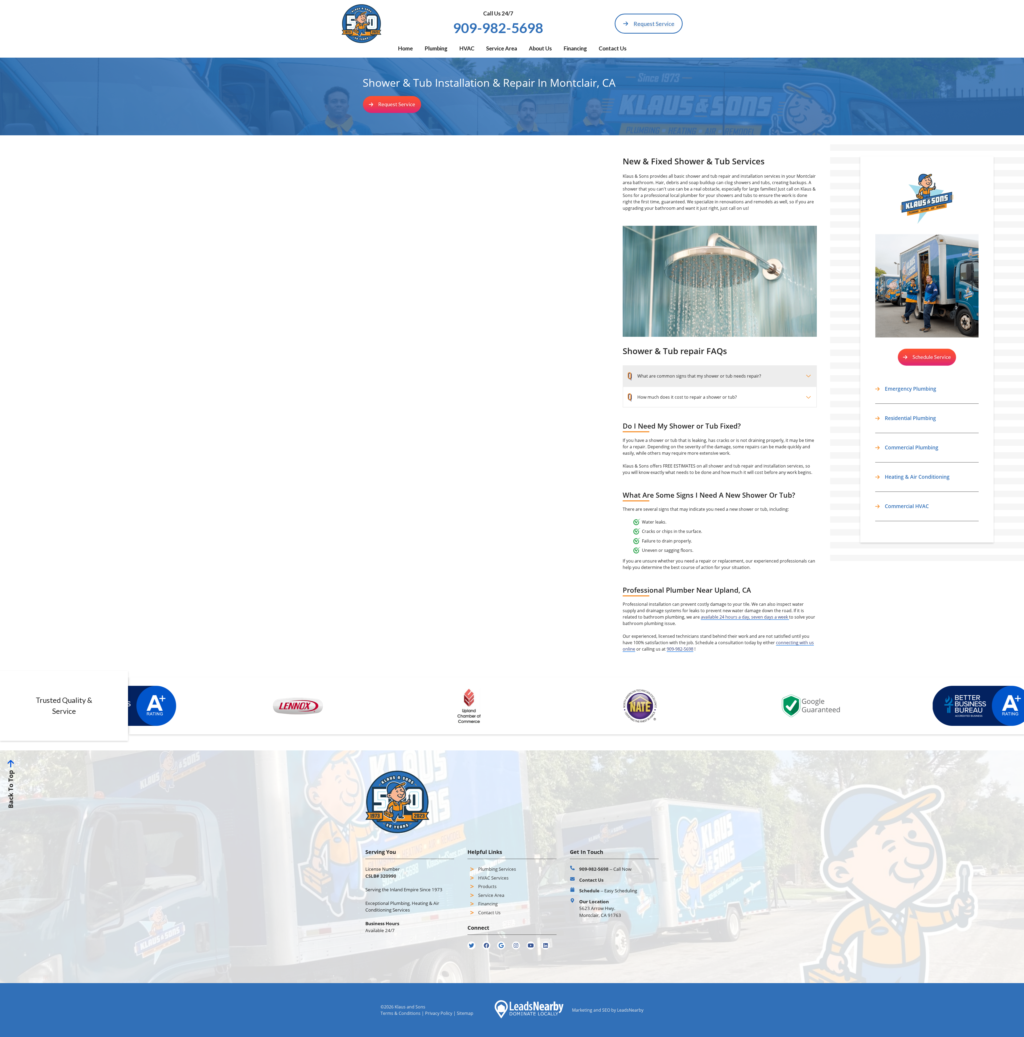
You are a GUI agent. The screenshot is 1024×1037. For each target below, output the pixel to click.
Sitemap (465, 1013)
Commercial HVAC (907, 506)
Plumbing (436, 48)
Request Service (654, 23)
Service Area (501, 48)
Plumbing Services (497, 869)
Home (405, 48)
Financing (575, 48)
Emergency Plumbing (910, 388)
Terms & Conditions (401, 1013)
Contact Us (612, 48)
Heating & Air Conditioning (917, 476)
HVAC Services (493, 878)
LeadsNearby (630, 1010)
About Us (540, 48)
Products (487, 886)
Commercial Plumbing (911, 447)
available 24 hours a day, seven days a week (745, 617)
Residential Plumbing (910, 418)
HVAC (466, 48)
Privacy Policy (438, 1013)
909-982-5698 (680, 649)
